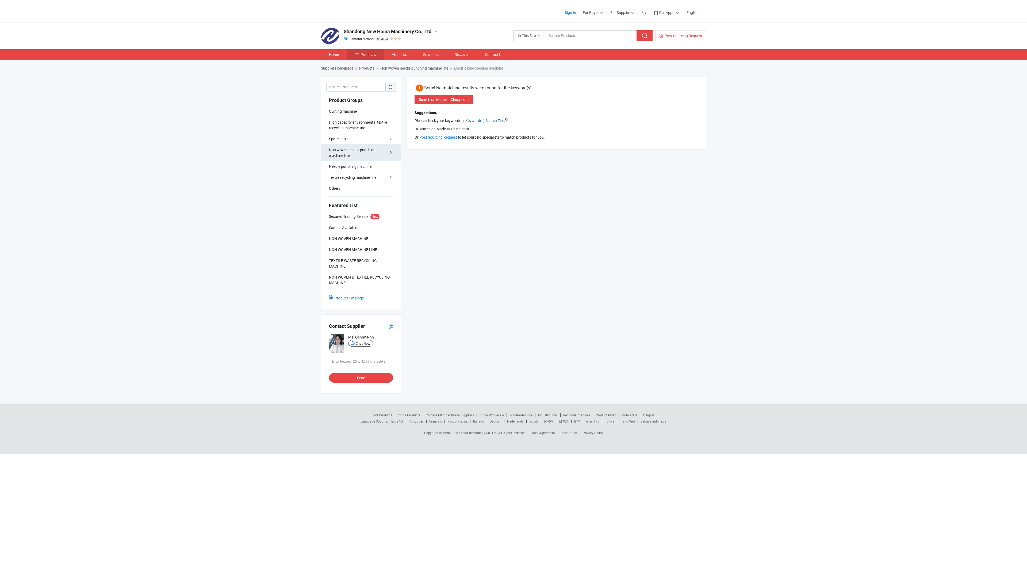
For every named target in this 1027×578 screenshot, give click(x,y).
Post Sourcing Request (683, 35)
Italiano (478, 421)
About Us (399, 54)
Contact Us (494, 54)
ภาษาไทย (592, 421)
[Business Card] (391, 326)
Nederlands (515, 421)
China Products (409, 415)
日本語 (564, 421)
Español (397, 421)
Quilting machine (343, 111)
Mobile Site (629, 415)
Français (435, 421)
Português (416, 421)
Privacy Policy (593, 433)
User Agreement (543, 433)
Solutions (431, 54)
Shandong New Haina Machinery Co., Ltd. (388, 31)
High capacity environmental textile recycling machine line (358, 125)
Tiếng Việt (627, 421)
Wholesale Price (520, 415)
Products (368, 54)
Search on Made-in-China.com (444, 99)
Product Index (606, 415)
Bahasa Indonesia (653, 421)
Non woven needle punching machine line (352, 152)
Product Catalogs (349, 298)
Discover (462, 54)
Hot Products (382, 415)
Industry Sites (548, 415)
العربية (533, 421)
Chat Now (363, 343)
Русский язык (457, 421)
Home (334, 54)
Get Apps (666, 12)
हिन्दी (577, 421)
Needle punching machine (350, 166)
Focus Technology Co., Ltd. (478, 433)
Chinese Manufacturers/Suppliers (450, 415)
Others (334, 188)
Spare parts (338, 138)
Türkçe (609, 421)
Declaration (569, 433)
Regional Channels (576, 415)
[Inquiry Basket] (644, 12)
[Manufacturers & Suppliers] (355, 10)
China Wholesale (492, 415)
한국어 (548, 421)
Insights (648, 415)
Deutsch (495, 421)
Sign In (570, 12)
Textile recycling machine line (352, 177)
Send (361, 377)
